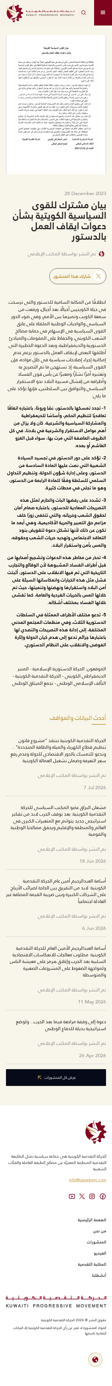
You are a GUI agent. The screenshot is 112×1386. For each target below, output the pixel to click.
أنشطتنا (99, 1275)
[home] (40, 12)
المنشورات (96, 1242)
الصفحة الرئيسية (92, 1220)
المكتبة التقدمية (92, 1264)
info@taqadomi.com (87, 1180)
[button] (103, 13)
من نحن (99, 1231)
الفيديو (100, 1253)
